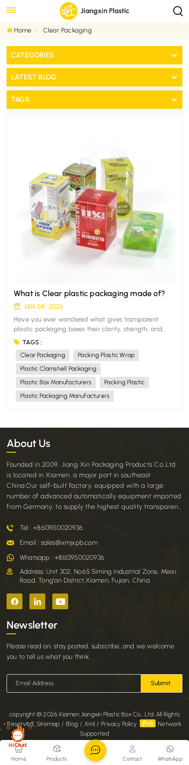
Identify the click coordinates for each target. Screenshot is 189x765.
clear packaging (42, 355)
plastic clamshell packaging (58, 368)
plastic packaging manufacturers (64, 396)
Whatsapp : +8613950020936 (62, 557)
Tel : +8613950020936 (51, 528)
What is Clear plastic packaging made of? (89, 293)
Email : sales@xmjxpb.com (59, 543)
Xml (89, 724)
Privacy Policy (119, 724)
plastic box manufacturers (55, 382)
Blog (72, 724)
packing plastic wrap (106, 355)
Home (22, 30)
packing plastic (124, 382)
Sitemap (47, 724)
